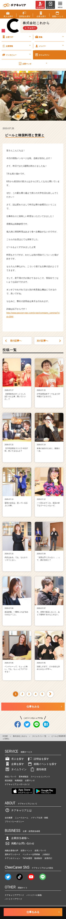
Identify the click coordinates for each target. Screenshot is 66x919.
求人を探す (17, 758)
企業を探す (17, 764)
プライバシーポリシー (14, 821)
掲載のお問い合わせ (22, 843)
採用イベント (26, 850)
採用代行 (48, 858)
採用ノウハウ (40, 850)
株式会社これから (20, 736)
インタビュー (18, 54)
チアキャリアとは (21, 810)
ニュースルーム (21, 818)
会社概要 (8, 818)
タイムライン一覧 (39, 736)
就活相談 (8, 780)
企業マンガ (34, 63)
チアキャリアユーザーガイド (17, 784)
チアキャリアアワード (14, 895)
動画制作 (38, 858)
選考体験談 (23, 777)
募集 (51, 36)
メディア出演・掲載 (39, 818)
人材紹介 (46, 854)
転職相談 (19, 780)
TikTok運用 (27, 858)
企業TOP (18, 36)
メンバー (51, 45)
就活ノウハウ (10, 777)
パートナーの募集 (34, 895)
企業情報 (18, 45)
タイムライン (44, 55)
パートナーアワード (13, 899)
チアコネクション (12, 858)
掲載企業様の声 (11, 850)
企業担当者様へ (20, 838)
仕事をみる (33, 706)
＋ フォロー (30, 28)
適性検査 (41, 769)
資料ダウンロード (12, 854)
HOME (5, 736)
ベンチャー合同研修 (31, 854)
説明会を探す (41, 758)
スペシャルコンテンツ (40, 777)
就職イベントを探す (45, 764)
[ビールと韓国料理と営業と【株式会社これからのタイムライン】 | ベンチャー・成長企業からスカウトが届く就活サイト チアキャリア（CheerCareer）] (14, 5)
